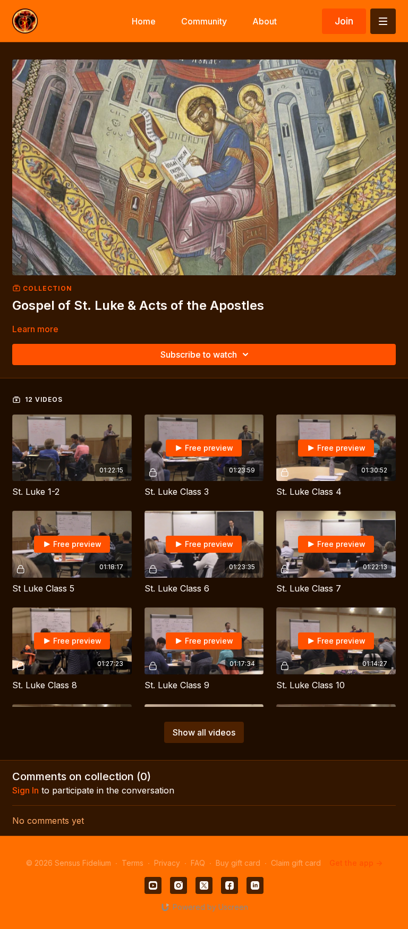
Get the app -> (355, 862)
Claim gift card (296, 862)
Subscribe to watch (198, 354)
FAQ (198, 862)
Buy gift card (238, 862)
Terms (132, 862)
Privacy (167, 862)
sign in (25, 790)
